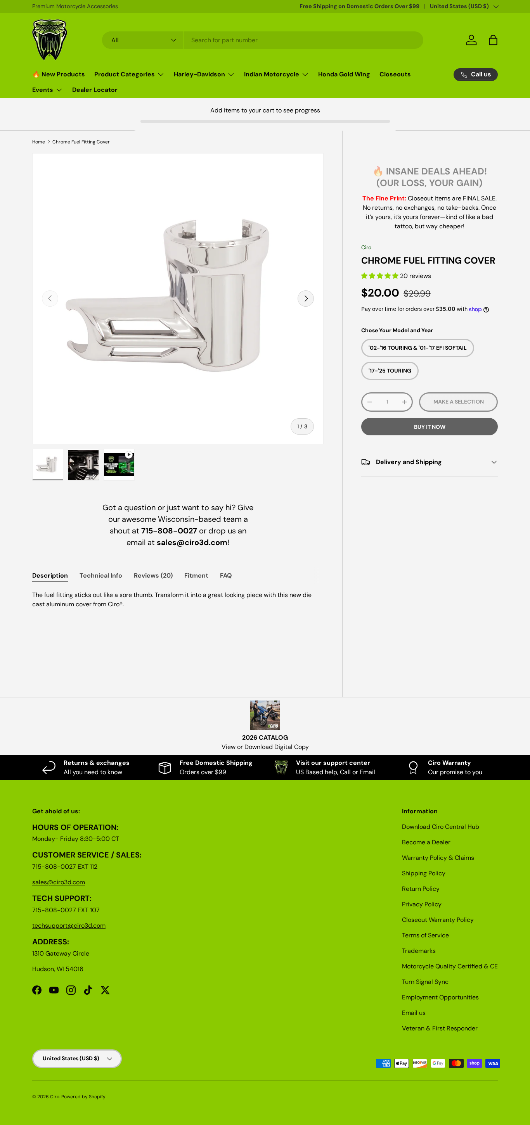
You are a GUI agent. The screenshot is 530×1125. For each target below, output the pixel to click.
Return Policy (421, 889)
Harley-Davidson (199, 74)
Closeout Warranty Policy (438, 920)
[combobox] (263, 40)
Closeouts (395, 74)
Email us (414, 1013)
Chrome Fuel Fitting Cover (81, 142)
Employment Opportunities (440, 997)
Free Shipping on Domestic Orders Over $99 (359, 6)
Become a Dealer (426, 842)
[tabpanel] (178, 626)
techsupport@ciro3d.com (69, 925)
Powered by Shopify (83, 1097)
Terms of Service (425, 935)
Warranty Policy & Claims (438, 858)
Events (42, 90)
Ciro (366, 247)
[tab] (50, 575)
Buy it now (429, 426)
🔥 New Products (58, 74)
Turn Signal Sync (425, 982)
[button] (380, 276)
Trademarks (419, 951)
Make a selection (458, 402)
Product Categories (124, 74)
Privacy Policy (422, 904)
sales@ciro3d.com (58, 882)
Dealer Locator (95, 90)
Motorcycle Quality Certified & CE (450, 966)
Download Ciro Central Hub (440, 827)
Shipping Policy (423, 873)
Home (38, 142)
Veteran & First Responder (440, 1028)
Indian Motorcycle (271, 74)
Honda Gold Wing (344, 74)
